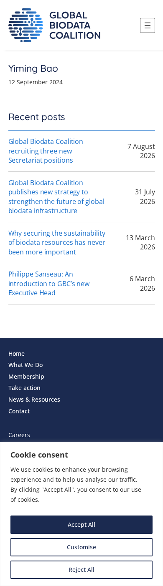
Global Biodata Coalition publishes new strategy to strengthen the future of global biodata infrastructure (56, 197)
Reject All (81, 569)
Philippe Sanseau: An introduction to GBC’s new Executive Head (49, 283)
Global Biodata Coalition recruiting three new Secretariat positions (46, 151)
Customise (81, 547)
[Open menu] (147, 25)
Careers (19, 435)
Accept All (81, 524)
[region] (81, 514)
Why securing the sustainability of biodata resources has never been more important (56, 243)
